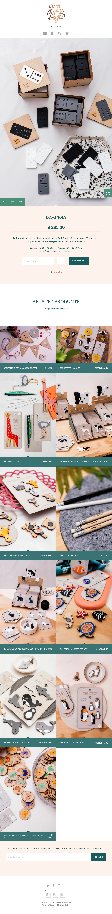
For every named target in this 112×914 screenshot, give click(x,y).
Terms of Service (49, 905)
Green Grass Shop (63, 902)
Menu (44, 33)
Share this (58, 272)
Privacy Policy (64, 905)
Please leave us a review (56, 891)
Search (59, 33)
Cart (67, 33)
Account (52, 33)
